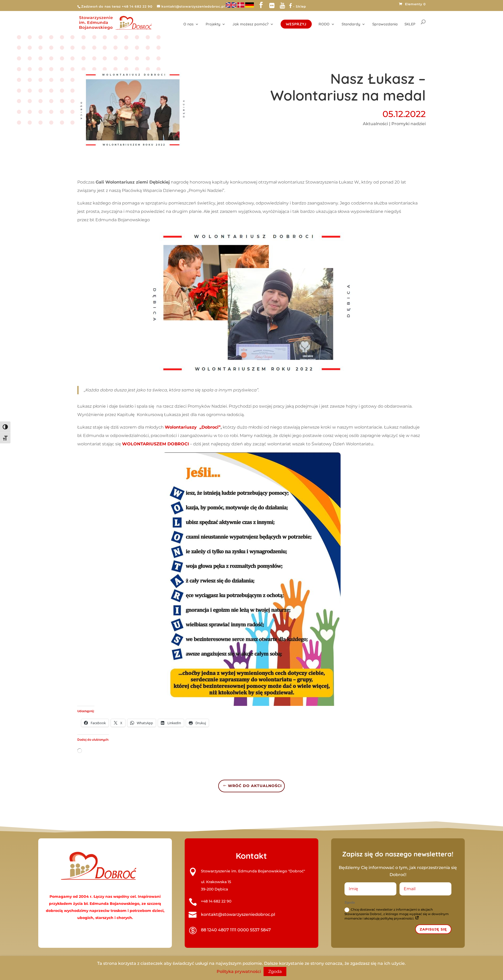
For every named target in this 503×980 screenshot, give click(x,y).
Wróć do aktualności (255, 785)
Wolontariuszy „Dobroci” (193, 427)
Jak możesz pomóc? (250, 24)
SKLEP (409, 24)
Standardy (351, 24)
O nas (188, 24)
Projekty (213, 24)
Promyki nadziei (408, 123)
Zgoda (275, 971)
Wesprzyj (296, 24)
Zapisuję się (433, 929)
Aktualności (375, 123)
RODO (324, 24)
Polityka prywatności (239, 971)
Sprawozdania (385, 24)
